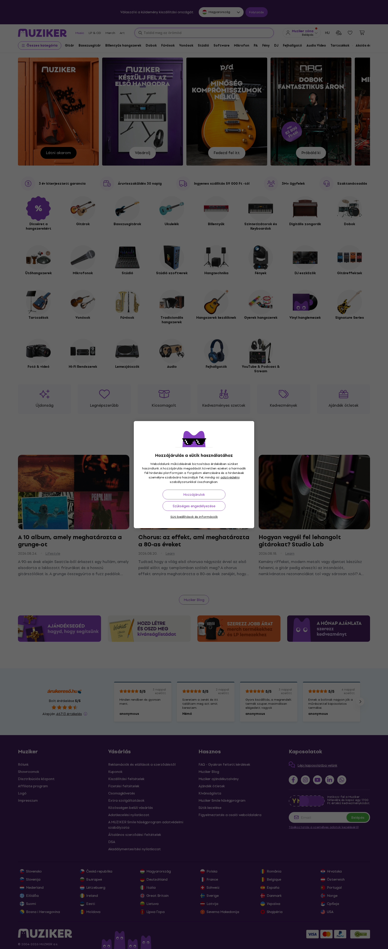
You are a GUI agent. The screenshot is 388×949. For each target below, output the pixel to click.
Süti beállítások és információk (194, 516)
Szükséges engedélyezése (194, 506)
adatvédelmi (230, 477)
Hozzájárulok (194, 494)
